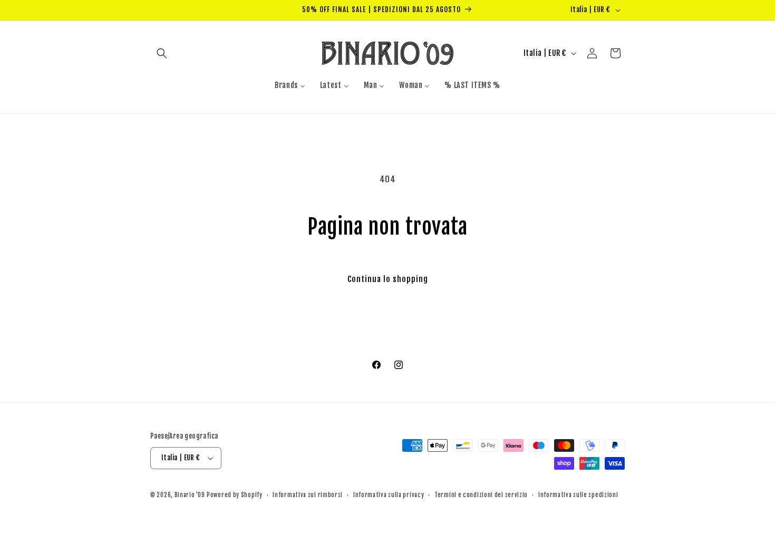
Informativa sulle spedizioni (578, 495)
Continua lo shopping (387, 279)
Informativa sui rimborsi (308, 495)
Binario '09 (190, 495)
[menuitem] (290, 85)
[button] (161, 53)
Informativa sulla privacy (388, 495)
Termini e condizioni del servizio (481, 495)
